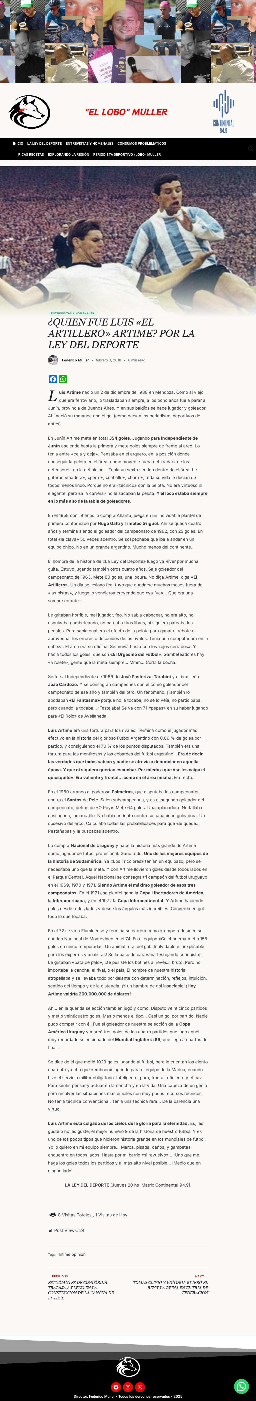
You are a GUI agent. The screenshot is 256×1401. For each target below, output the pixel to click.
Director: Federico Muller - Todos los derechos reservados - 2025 (128, 1396)
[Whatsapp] (140, 1387)
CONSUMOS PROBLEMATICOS (142, 143)
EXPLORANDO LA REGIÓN (68, 154)
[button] (241, 1386)
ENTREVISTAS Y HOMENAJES (90, 143)
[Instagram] (128, 1387)
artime (64, 1254)
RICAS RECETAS (31, 154)
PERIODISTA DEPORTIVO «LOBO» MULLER (127, 154)
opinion (79, 1254)
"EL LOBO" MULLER (125, 111)
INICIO (18, 143)
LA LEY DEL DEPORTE (44, 143)
